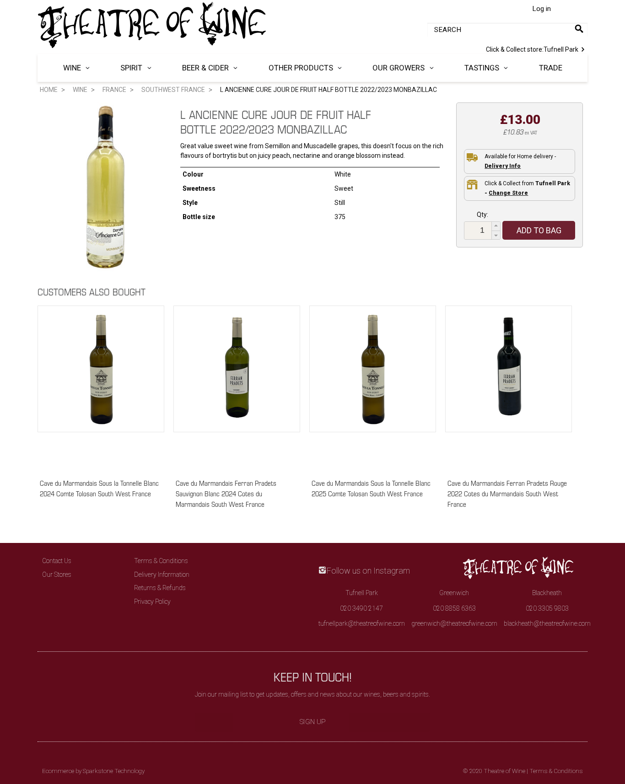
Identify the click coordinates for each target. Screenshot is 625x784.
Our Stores (56, 574)
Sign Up (313, 722)
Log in (541, 9)
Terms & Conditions (161, 560)
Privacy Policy (152, 601)
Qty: (482, 214)
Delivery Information (161, 574)
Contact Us (56, 560)
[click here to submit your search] (579, 28)
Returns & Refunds (160, 587)
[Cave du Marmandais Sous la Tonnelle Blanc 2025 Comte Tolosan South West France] (372, 387)
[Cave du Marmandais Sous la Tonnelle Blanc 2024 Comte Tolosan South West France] (101, 387)
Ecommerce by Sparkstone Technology (93, 771)
